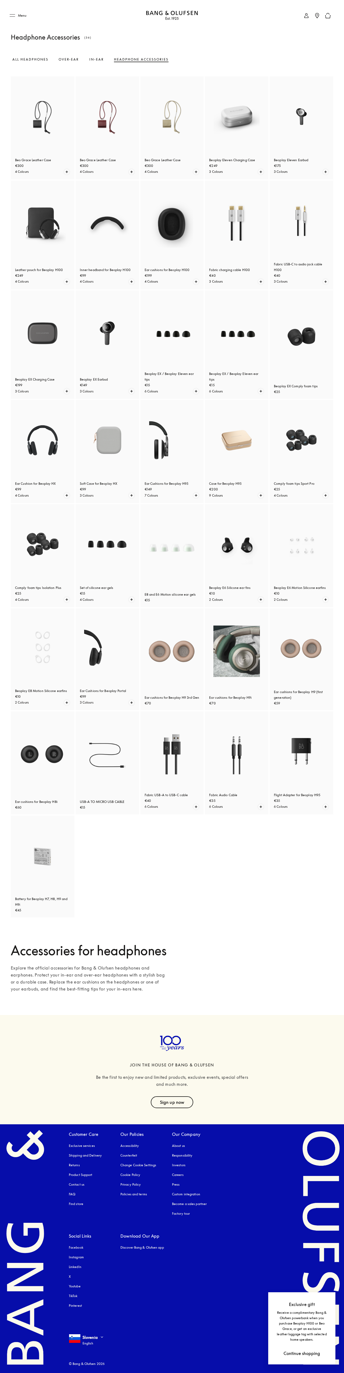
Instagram (76, 1257)
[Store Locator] (317, 15)
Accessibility (129, 1146)
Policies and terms (133, 1194)
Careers (178, 1175)
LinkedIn (75, 1267)
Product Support (80, 1175)
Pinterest (75, 1306)
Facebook (76, 1247)
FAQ (72, 1194)
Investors (178, 1165)
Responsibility (182, 1155)
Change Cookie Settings (138, 1165)
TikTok (73, 1296)
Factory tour (181, 1214)
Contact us (76, 1184)
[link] (306, 15)
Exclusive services (82, 1146)
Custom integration (186, 1194)
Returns (74, 1165)
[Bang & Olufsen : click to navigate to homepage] (172, 16)
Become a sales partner (189, 1204)
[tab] (30, 59)
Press (176, 1184)
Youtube (75, 1286)
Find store (76, 1204)
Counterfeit (128, 1155)
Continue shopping (302, 1353)
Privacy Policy (130, 1184)
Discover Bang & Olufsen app (142, 1247)
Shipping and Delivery (85, 1155)
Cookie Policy (130, 1175)
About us (178, 1146)
